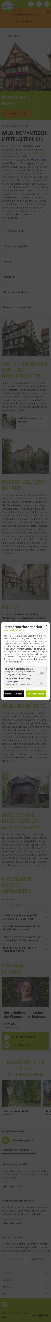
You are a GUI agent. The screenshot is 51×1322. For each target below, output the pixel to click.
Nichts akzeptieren (13, 694)
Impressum (8, 630)
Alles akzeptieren (36, 694)
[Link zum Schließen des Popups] (46, 626)
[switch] (41, 672)
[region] (25, 677)
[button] (39, 672)
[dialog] (25, 661)
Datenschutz (19, 630)
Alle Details (11, 687)
